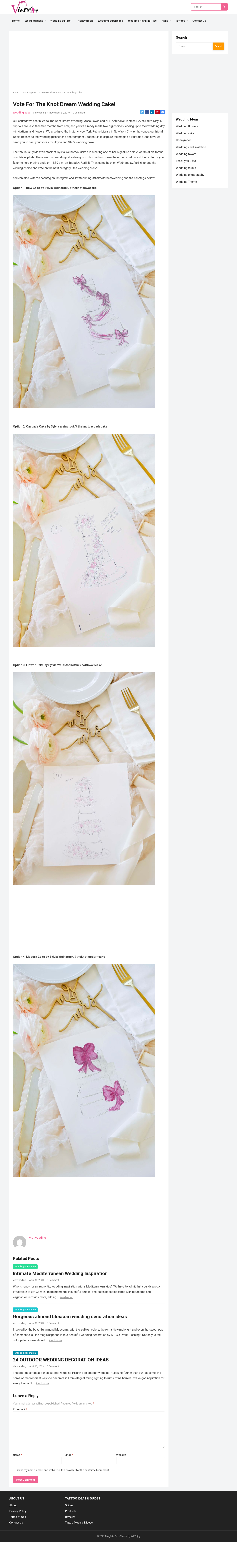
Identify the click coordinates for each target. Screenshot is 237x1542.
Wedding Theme (186, 182)
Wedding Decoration (25, 1266)
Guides (69, 1505)
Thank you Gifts (186, 161)
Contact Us (16, 1522)
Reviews (70, 1517)
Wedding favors (186, 154)
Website (121, 1454)
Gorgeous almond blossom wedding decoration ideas (70, 1316)
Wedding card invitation (191, 147)
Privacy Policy (17, 1511)
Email (69, 1454)
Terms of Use (17, 1517)
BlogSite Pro (111, 1536)
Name (17, 1454)
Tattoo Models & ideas (79, 1522)
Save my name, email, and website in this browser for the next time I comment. (63, 1470)
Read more (66, 1297)
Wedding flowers (187, 126)
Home (16, 92)
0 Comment (79, 112)
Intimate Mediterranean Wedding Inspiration (60, 1273)
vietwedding (39, 112)
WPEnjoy (135, 1536)
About (13, 1505)
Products (70, 1511)
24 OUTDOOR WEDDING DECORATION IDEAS (61, 1360)
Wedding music (186, 168)
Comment (20, 1409)
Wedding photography (190, 175)
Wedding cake (30, 92)
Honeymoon (183, 140)
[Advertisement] (89, 914)
